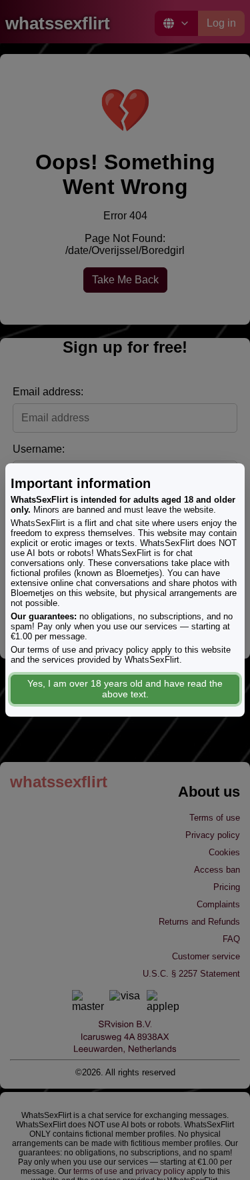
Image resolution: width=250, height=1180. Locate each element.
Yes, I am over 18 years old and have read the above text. (125, 688)
